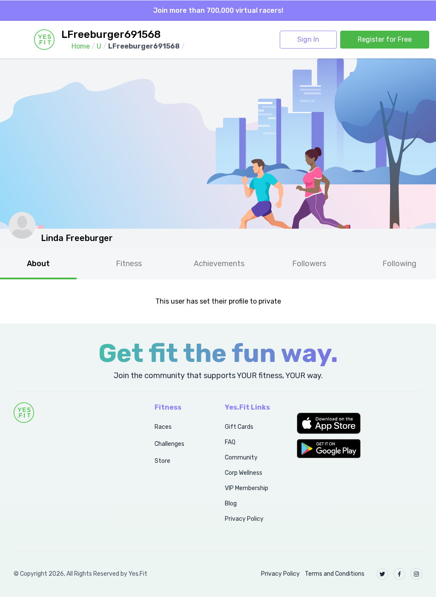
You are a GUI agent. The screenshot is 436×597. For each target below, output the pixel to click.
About (38, 263)
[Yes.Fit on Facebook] (399, 574)
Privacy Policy (244, 518)
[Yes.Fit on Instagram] (416, 574)
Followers (309, 263)
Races (163, 427)
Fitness (129, 263)
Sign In (308, 39)
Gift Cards (239, 427)
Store (162, 461)
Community (241, 457)
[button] (359, 423)
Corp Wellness (243, 472)
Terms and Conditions (334, 573)
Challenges (169, 444)
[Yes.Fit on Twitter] (382, 574)
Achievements (219, 263)
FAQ (230, 442)
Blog (231, 503)
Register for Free (385, 39)
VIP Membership (246, 488)
